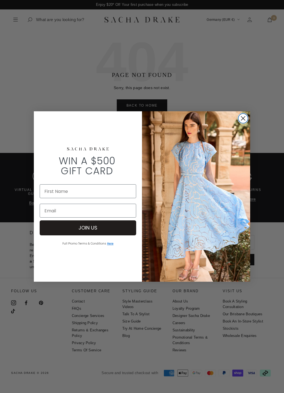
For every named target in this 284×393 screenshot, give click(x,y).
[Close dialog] (243, 118)
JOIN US (87, 227)
